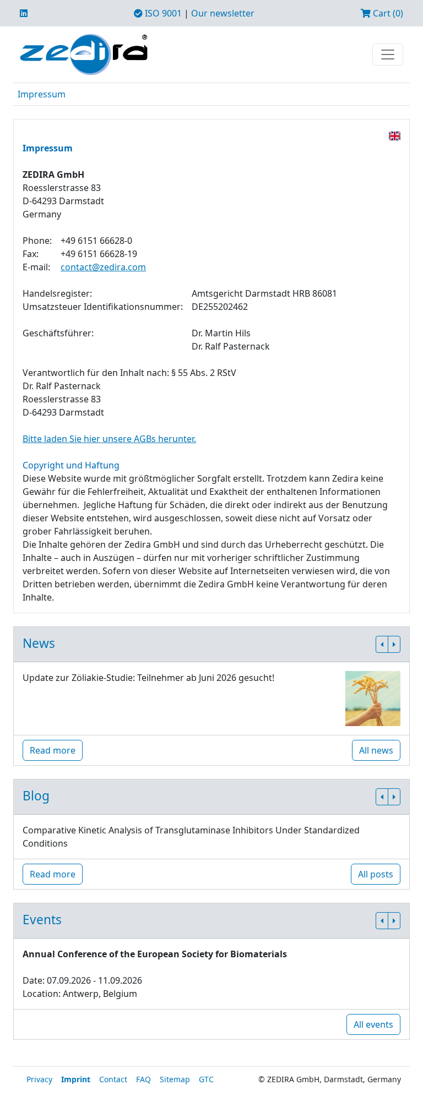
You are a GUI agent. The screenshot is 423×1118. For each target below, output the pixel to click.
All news (376, 750)
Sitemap (175, 1079)
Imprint (75, 1079)
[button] (382, 644)
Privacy (39, 1079)
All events (373, 1024)
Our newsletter (222, 13)
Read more (52, 750)
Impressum (42, 94)
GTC (206, 1079)
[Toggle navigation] (387, 54)
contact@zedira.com (103, 267)
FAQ (143, 1079)
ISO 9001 (162, 13)
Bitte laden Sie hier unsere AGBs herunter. (109, 439)
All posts (375, 874)
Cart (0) (387, 13)
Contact (113, 1079)
